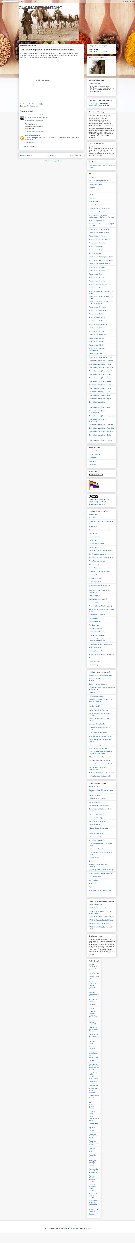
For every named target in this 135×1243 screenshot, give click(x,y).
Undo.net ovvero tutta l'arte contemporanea (98, 768)
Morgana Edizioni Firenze (92, 1128)
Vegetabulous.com (95, 647)
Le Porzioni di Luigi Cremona (98, 849)
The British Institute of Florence (99, 760)
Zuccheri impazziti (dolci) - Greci (99, 392)
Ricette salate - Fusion (96, 277)
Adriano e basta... (95, 786)
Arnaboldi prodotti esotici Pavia (94, 994)
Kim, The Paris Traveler (97, 840)
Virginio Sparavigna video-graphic (100, 776)
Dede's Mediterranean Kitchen (99, 554)
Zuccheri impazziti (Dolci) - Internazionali (98, 403)
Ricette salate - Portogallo (97, 331)
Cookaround (93, 540)
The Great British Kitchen (97, 632)
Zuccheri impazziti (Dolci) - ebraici (100, 381)
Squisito (91, 887)
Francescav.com (94, 824)
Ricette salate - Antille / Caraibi (99, 232)
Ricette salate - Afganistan (97, 212)
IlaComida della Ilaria (96, 833)
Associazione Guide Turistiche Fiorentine (93, 1001)
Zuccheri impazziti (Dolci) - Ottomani (101, 360)
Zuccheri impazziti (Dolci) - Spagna (100, 440)
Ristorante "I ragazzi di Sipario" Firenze (93, 1162)
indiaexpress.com (95, 661)
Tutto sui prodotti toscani (97, 635)
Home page (51, 155)
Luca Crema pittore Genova (98, 732)
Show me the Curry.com (97, 614)
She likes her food (95, 876)
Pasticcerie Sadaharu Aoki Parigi (94, 1142)
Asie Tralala (93, 526)
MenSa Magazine (95, 595)
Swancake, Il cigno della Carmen (100, 890)
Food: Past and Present (97, 561)
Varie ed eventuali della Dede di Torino (101, 772)
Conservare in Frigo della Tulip (99, 805)
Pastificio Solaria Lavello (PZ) (94, 1150)
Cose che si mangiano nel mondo (100, 181)
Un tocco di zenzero (95, 894)
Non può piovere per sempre (98, 745)
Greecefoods (93, 575)
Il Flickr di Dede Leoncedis (97, 908)
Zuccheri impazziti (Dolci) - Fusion (100, 388)
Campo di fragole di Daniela (98, 798)
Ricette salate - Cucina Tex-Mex (99, 264)
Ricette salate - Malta (96, 321)
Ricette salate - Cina (95, 253)
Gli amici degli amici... (96, 184)
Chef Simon (93, 533)
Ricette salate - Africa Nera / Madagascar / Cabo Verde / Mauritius (101, 216)
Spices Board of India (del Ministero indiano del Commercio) (101, 752)
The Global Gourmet (96, 628)
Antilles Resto (93, 514)
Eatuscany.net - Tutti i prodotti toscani (101, 557)
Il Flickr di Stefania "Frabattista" (99, 923)
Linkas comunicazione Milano (94, 1118)
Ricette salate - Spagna (96, 341)
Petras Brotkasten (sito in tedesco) (100, 606)
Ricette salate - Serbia (96, 338)
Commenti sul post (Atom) (54, 161)
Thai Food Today (94, 618)
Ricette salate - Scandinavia (98, 334)
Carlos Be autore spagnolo (98, 684)
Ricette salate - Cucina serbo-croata (101, 260)
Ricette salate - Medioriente (98, 324)
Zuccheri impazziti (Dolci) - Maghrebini (101, 416)
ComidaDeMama (94, 802)
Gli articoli (92, 187)
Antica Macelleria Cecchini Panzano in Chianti (92, 985)
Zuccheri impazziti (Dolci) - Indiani (100, 395)
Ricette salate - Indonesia (97, 307)
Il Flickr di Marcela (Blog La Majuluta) (101, 920)
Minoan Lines (93, 1123)
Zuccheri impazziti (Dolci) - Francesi (101, 385)
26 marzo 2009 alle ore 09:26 (34, 131)
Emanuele (92, 693)
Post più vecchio (76, 155)
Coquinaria (92, 464)
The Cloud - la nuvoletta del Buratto (101, 764)
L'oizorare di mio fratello (97, 724)
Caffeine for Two (94, 795)
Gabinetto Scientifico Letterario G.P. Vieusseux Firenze (101, 700)
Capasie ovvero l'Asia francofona (100, 530)
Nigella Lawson (94, 602)
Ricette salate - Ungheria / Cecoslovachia (97, 349)
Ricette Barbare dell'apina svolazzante (101, 873)
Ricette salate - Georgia (97, 281)
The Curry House (94, 625)
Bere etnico (92, 177)
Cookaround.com (94, 547)
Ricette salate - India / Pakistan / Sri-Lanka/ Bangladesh (101, 302)
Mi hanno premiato (95, 201)
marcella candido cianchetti (34, 115)
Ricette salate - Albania (96, 220)
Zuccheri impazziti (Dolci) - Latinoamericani (98, 411)
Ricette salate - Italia (95, 314)
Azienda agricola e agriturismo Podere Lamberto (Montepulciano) (93, 1013)
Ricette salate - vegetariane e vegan (101, 357)
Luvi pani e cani (94, 857)
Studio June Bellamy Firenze (93, 1195)
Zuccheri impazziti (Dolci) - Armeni (100, 371)
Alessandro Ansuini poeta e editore (100, 675)
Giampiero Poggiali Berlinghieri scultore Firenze (99, 705)
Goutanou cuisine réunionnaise (99, 571)
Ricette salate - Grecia (96, 288)
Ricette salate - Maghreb (97, 317)
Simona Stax (93, 883)
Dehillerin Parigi (92, 1042)
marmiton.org (93, 665)
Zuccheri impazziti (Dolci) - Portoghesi (101, 428)
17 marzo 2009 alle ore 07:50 (34, 120)
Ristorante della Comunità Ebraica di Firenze (94, 1178)
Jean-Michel (29, 135)
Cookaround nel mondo (97, 544)
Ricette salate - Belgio (96, 246)
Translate (104, 51)
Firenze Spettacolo (92, 1047)
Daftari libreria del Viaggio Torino (93, 1036)
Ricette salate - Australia (97, 243)
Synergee (75, 1228)
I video (91, 194)
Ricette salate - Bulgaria (97, 250)
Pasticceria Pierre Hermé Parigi (93, 1135)
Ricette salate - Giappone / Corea (100, 284)
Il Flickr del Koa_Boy (95, 904)
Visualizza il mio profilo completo (99, 94)
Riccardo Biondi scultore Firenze (99, 748)
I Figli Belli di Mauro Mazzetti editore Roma (93, 1075)
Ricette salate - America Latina (99, 229)
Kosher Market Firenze (94, 1096)
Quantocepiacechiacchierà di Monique (101, 869)
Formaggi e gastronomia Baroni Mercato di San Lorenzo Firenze (94, 1056)
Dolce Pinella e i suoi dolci (97, 821)
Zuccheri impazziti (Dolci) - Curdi (100, 378)
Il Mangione (93, 457)
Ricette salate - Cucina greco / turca (101, 257)
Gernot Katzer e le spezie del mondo (101, 568)
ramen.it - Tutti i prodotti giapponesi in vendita (94, 1211)
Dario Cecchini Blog (95, 818)
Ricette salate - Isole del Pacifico (99, 310)
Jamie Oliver (93, 1081)
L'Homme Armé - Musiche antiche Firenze (92, 1104)
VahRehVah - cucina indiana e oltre (100, 644)
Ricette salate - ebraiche (97, 267)
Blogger (88, 1228)
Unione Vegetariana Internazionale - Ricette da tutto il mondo (101, 639)
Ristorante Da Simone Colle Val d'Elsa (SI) (93, 1170)
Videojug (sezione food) (97, 651)
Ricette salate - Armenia (97, 236)
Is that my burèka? (95, 837)
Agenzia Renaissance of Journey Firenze (93, 966)
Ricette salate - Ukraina (96, 345)
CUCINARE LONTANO (41, 7)
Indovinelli (92, 198)
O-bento (91, 861)
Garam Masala (94, 564)
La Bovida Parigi (92, 1112)
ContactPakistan (94, 537)
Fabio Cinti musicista (96, 696)
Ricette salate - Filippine (97, 270)
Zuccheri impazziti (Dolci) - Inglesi (100, 398)
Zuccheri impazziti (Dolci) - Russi (100, 364)
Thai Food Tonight (95, 621)
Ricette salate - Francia (96, 274)
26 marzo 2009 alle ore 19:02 (34, 142)
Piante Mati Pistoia (92, 1156)
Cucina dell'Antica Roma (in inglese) (101, 550)
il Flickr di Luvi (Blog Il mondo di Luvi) (101, 916)
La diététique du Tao (95, 582)
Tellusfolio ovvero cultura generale (100, 757)
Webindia (92, 658)
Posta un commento (29, 146)
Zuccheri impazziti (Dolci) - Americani (101, 367)
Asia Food (92, 518)
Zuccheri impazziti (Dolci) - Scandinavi (101, 431)
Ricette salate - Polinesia (97, 328)
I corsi (91, 191)
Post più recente (26, 155)
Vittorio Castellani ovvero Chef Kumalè (101, 654)
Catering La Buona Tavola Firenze (93, 1029)
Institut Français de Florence (98, 710)
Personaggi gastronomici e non (99, 208)
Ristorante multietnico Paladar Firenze (92, 1187)
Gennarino (92, 461)
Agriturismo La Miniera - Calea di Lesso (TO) (94, 975)
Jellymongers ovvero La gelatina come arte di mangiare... (93, 1088)
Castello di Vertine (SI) (92, 1023)
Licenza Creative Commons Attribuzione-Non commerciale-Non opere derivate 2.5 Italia (100, 502)
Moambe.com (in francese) (98, 599)
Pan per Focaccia (95, 454)
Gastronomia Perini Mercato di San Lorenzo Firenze (94, 1066)
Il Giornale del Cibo (95, 578)
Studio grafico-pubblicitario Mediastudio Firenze (94, 1203)
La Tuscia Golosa (94, 451)
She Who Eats (93, 880)
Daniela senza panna (96, 814)
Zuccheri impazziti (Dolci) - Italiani (100, 407)
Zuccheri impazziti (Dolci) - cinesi (100, 374)
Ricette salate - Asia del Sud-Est (99, 239)
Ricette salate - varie (96, 353)
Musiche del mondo (32, 106)
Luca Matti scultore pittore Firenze (100, 736)
